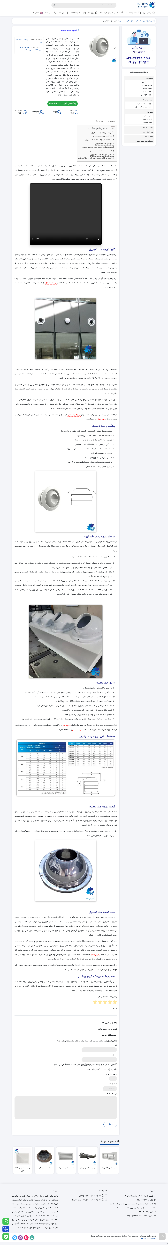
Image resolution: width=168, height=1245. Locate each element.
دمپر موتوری (147, 119)
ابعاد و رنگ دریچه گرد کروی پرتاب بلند (95, 158)
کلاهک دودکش (148, 127)
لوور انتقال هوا (148, 132)
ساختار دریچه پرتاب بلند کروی (98, 140)
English (36, 12)
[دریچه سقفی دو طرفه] (66, 1156)
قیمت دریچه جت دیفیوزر (101, 151)
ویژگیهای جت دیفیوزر (102, 136)
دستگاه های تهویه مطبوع (144, 141)
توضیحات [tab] (111, 121)
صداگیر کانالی (148, 136)
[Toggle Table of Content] (111, 128)
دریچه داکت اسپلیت (144, 103)
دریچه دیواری (147, 85)
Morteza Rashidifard (148, 1239)
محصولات (133, 12)
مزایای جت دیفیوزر (103, 143)
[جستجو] (53, 5)
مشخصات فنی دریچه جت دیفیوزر (97, 147)
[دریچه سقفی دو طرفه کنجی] (22, 1156)
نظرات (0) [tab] (99, 121)
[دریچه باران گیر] (44, 1156)
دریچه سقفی (124, 21)
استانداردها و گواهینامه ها (110, 12)
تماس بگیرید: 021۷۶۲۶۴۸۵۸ (61, 103)
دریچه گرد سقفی (74, 414)
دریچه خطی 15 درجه (109, 1168)
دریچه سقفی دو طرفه (66, 1168)
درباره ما (62, 12)
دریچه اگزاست (37, 50)
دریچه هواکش (146, 94)
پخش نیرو (147, 12)
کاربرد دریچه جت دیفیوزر (102, 132)
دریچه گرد (28, 50)
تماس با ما (49, 12)
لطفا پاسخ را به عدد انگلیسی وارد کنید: (102, 1069)
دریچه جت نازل (51, 283)
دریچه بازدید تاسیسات (145, 100)
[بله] (5, 1236)
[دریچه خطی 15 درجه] (109, 1156)
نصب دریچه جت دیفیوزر (101, 154)
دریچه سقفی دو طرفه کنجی (23, 1169)
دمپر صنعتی (147, 122)
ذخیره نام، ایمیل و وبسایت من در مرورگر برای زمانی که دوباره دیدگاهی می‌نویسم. (84, 1064)
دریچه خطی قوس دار (88, 1168)
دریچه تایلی (101, 419)
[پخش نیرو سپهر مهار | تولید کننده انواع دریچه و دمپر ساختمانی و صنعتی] (146, 5)
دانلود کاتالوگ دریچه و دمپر (90, 1195)
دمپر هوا (150, 112)
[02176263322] (5, 1229)
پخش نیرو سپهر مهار (147, 21)
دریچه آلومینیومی (26, 47)
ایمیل (115, 1055)
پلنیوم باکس (95, 954)
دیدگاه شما (112, 1093)
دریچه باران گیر (44, 1168)
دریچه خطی (147, 88)
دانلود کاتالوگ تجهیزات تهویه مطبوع (86, 1199)
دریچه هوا (134, 21)
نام (116, 1045)
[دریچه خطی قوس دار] (87, 1156)
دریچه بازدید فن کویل (143, 106)
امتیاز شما (112, 1084)
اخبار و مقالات (76, 12)
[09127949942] (5, 1221)
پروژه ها (91, 12)
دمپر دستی (148, 115)
